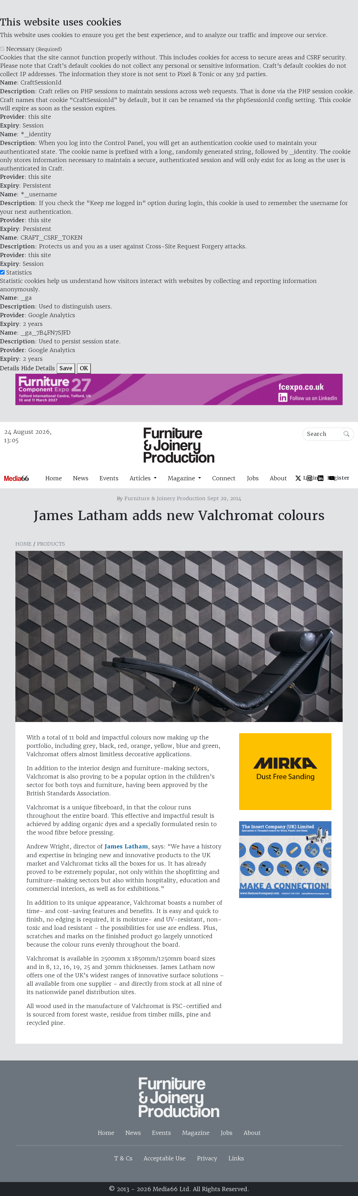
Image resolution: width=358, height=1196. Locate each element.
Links (236, 1158)
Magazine (195, 1132)
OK (84, 368)
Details (9, 368)
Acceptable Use (165, 1158)
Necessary (34, 48)
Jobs (253, 478)
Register (338, 478)
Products (51, 544)
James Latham (126, 846)
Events (109, 478)
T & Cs (123, 1158)
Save (65, 368)
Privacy (207, 1158)
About (278, 478)
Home (53, 478)
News (80, 478)
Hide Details (38, 368)
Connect (224, 478)
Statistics (19, 272)
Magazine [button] (182, 478)
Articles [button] (141, 478)
